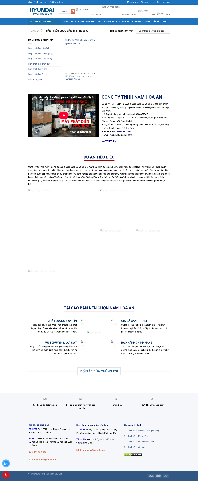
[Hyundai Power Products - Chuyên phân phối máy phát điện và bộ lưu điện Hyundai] (41, 11)
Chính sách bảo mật (136, 447)
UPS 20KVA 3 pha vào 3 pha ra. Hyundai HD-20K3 (78, 77)
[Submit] (73, 11)
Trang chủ (68, 22)
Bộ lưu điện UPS (36, 79)
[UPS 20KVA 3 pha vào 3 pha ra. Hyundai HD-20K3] (81, 55)
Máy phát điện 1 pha (37, 69)
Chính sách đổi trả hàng (138, 436)
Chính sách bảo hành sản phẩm (141, 442)
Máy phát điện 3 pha (37, 74)
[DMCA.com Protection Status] (133, 454)
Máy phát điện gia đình (38, 48)
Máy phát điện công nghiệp (40, 53)
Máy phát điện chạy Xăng (40, 58)
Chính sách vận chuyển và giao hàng (143, 431)
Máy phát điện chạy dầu (39, 64)
